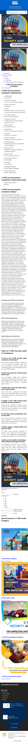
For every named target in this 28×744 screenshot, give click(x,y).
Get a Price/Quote (6, 88)
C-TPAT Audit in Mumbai (9, 558)
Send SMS (15, 727)
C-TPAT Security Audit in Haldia (11, 676)
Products (7, 78)
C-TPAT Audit (8, 80)
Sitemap (4, 699)
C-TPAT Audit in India (8, 598)
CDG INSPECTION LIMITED (15, 7)
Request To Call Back (6, 75)
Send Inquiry (6, 73)
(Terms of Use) (11, 734)
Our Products (5, 695)
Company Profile (6, 694)
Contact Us (4, 697)
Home (6, 77)
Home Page (4, 692)
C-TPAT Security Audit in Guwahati (12, 637)
